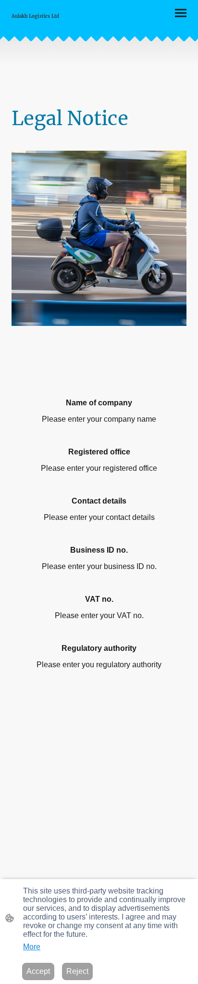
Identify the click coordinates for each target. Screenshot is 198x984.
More (31, 947)
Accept (38, 971)
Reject (77, 971)
